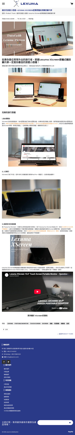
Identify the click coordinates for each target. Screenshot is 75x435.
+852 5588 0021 (16, 354)
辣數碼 (63, 323)
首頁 (3, 13)
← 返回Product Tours (65, 334)
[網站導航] (3, 4)
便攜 (51, 323)
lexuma (10, 323)
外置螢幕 (56, 323)
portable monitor (21, 323)
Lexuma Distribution (12, 432)
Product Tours (10, 13)
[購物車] (71, 4)
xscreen (45, 323)
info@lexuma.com (13, 357)
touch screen (35, 323)
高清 (68, 323)
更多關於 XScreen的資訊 (38, 315)
